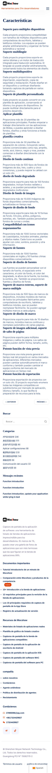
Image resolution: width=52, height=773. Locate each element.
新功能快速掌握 (10, 456)
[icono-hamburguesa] (47, 8)
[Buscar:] (26, 421)
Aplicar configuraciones (14, 448)
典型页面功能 (9, 441)
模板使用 (7, 460)
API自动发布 (8, 437)
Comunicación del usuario (15, 464)
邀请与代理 (8, 468)
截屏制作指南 (9, 452)
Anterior (11, 402)
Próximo (41, 402)
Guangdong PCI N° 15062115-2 (17, 756)
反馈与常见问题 (10, 444)
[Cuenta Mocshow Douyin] (15, 730)
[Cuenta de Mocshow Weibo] (6, 730)
